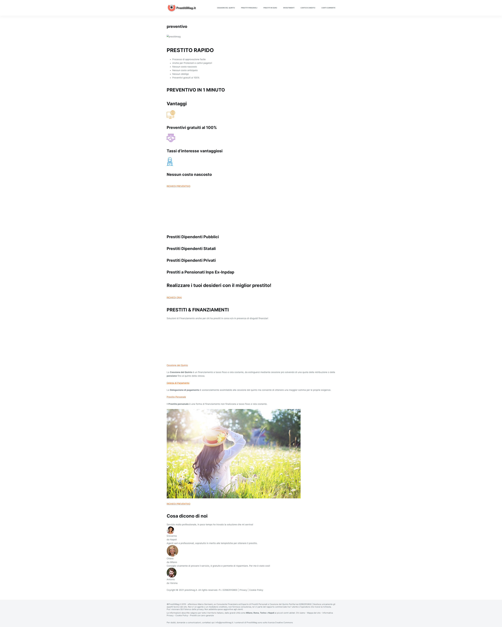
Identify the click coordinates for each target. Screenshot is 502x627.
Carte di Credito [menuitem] (308, 8)
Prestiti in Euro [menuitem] (270, 8)
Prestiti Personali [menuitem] (249, 8)
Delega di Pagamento (178, 383)
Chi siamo (300, 613)
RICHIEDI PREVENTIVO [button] (178, 186)
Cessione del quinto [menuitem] (226, 8)
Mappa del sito (314, 613)
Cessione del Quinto (177, 365)
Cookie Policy (181, 615)
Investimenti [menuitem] (288, 8)
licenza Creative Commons (280, 622)
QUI (182, 609)
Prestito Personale (176, 397)
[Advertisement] (245, 209)
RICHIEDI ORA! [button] (174, 297)
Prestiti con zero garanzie (202, 615)
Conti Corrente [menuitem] (328, 8)
